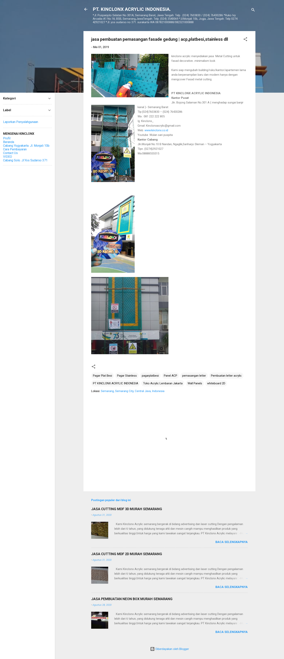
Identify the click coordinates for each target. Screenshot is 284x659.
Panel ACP (170, 375)
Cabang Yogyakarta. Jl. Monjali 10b (26, 145)
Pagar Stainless (127, 375)
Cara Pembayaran (15, 149)
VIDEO (7, 156)
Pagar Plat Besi (102, 375)
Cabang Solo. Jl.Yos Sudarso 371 (25, 160)
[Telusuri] (253, 10)
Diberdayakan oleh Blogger (172, 649)
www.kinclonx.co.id (156, 130)
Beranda (8, 142)
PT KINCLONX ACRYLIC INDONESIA (115, 383)
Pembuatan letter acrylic (226, 375)
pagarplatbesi (150, 375)
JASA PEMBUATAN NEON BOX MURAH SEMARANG (132, 599)
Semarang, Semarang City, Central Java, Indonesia (132, 391)
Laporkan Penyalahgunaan (20, 122)
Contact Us (10, 153)
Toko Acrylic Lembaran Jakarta (163, 383)
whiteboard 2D (216, 383)
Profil (6, 138)
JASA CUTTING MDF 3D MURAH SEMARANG (126, 509)
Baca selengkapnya (231, 542)
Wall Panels (195, 383)
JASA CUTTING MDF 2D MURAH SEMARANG (126, 554)
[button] (245, 40)
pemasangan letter (194, 375)
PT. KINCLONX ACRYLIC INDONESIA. (132, 9)
